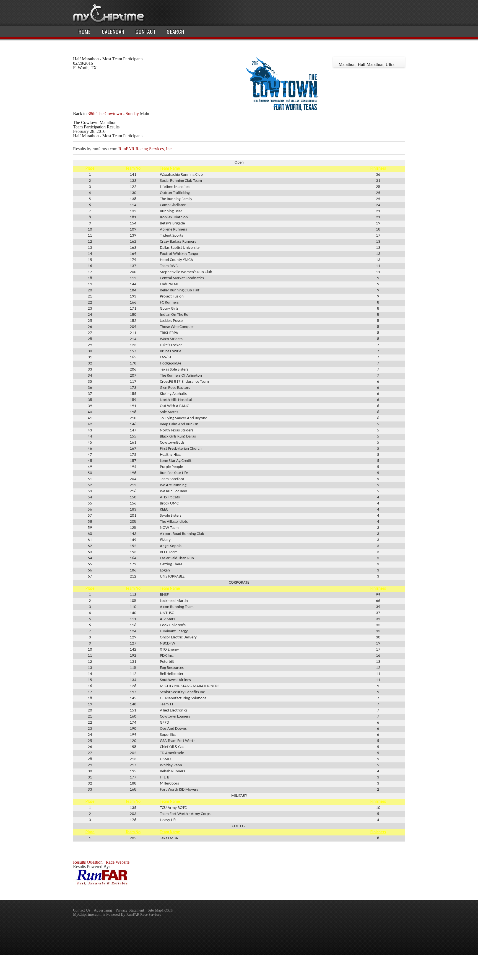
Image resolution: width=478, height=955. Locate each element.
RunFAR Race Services (143, 914)
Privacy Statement (130, 910)
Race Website (117, 862)
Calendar (113, 31)
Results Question (88, 862)
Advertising (103, 910)
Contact (146, 31)
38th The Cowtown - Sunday (113, 113)
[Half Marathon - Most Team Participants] (282, 109)
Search (175, 31)
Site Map (155, 910)
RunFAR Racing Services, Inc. (145, 148)
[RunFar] (100, 884)
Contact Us (81, 910)
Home (85, 31)
